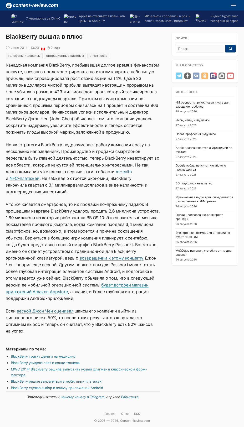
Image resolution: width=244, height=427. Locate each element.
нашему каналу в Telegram (83, 397)
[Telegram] (179, 76)
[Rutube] (213, 76)
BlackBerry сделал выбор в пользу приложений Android (57, 388)
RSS (137, 414)
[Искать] (230, 48)
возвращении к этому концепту (112, 257)
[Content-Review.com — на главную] (32, 5)
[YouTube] (230, 76)
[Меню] (233, 5)
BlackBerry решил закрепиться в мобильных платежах (56, 381)
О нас (125, 414)
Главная (110, 414)
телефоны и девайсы (24, 55)
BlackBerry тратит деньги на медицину (43, 356)
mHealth (124, 171)
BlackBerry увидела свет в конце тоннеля (45, 363)
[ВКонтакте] (196, 76)
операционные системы (65, 55)
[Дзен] (187, 76)
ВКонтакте (129, 397)
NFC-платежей (25, 178)
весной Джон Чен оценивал (45, 310)
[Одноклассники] (204, 76)
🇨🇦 (43, 48)
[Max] (222, 76)
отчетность (98, 55)
